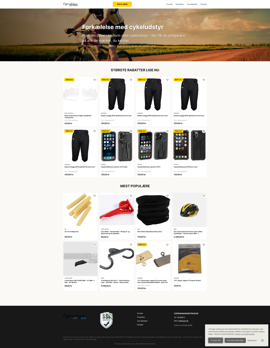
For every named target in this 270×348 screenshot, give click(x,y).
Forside (170, 4)
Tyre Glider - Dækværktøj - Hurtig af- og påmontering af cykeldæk (115, 232)
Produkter (180, 4)
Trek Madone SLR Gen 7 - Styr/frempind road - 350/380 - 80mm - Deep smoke (115, 281)
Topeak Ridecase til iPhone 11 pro (186, 167)
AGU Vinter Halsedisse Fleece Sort (149, 231)
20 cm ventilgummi (71, 231)
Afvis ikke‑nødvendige (235, 340)
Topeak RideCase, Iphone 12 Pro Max (114, 167)
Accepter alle (216, 340)
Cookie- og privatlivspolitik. (245, 334)
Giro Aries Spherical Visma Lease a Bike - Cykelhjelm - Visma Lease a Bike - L (188, 232)
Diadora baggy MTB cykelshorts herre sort (116, 115)
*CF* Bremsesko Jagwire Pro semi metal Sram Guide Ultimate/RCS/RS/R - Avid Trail (152, 281)
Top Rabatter (192, 4)
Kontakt (203, 4)
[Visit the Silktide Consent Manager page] (262, 340)
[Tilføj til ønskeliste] (95, 80)
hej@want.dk (183, 321)
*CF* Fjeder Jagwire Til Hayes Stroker (187, 280)
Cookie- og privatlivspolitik (183, 325)
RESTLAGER (122, 4)
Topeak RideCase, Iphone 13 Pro (148, 167)
